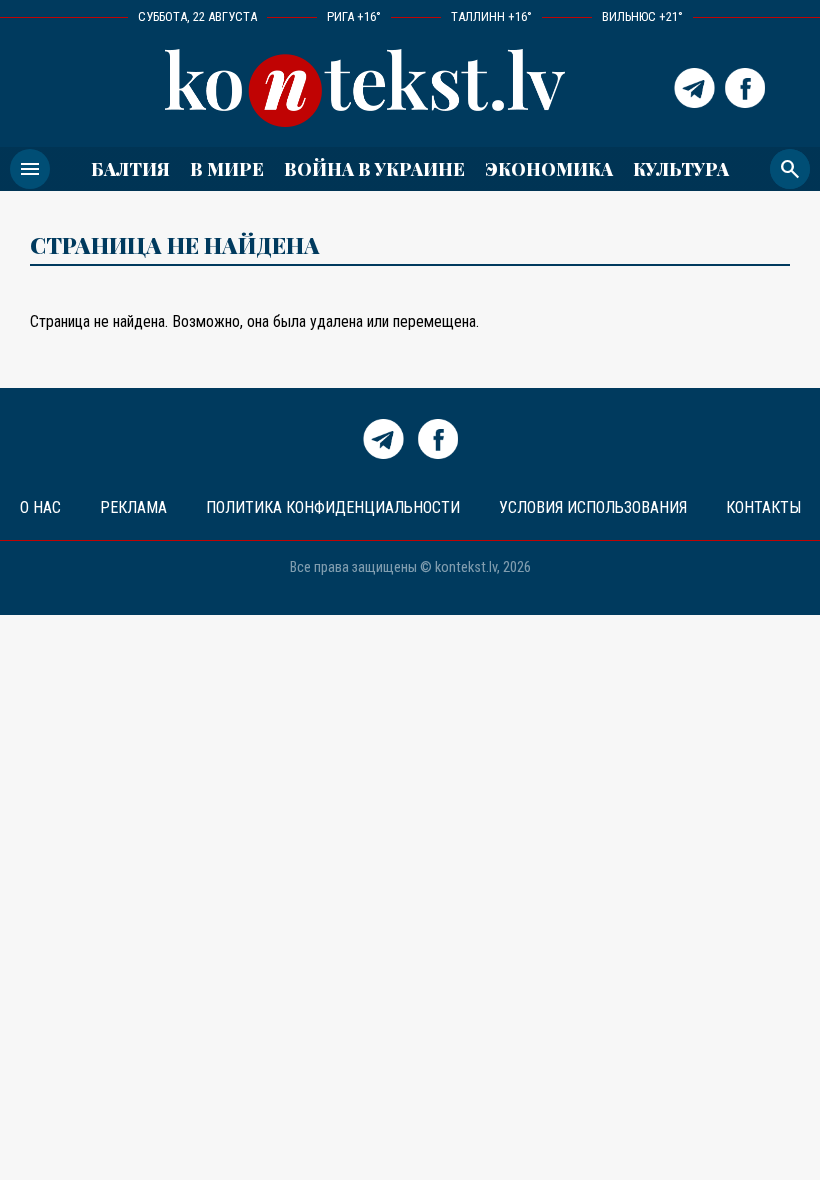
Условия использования (593, 507)
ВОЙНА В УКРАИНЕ (374, 168)
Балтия (130, 168)
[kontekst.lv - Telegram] (694, 88)
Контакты (763, 507)
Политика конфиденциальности (333, 507)
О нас (40, 507)
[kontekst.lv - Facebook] (745, 88)
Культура (681, 168)
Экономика (549, 168)
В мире (227, 168)
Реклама (133, 507)
